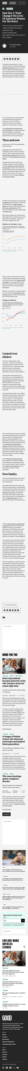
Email (5, 917)
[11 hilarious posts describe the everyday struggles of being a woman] (14, 1005)
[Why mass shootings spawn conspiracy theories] (14, 994)
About (4, 1034)
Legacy (12, 676)
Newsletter (5, 1039)
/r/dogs (19, 712)
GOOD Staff (12, 695)
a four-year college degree (9, 208)
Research (5, 876)
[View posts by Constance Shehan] (4, 46)
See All (24, 947)
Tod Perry (5, 695)
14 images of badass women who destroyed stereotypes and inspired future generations (13, 740)
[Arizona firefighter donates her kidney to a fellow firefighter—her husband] (14, 905)
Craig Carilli (6, 753)
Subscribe (12, 3)
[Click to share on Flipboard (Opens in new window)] (13, 59)
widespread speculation (9, 68)
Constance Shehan (16, 44)
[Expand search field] (20, 3)
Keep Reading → (6, 729)
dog (13, 705)
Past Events (18, 676)
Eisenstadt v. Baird (12, 498)
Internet (5, 885)
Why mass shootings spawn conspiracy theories (11, 779)
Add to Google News (10, 605)
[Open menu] (24, 3)
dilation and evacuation (11, 466)
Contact (4, 1037)
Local (4, 904)
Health (4, 1057)
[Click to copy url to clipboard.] (18, 59)
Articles (9, 8)
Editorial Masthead (8, 1042)
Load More (6, 814)
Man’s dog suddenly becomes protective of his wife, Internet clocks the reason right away (13, 682)
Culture (4, 1059)
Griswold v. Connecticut (8, 492)
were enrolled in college (8, 155)
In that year (5, 150)
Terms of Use (21, 923)
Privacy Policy (7, 925)
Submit (23, 921)
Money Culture (7, 894)
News (4, 1049)
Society (4, 1052)
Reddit (18, 711)
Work (4, 867)
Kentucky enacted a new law (14, 459)
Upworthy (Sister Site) (9, 1044)
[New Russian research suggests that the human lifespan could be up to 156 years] (14, 877)
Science (4, 1054)
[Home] (3, 9)
